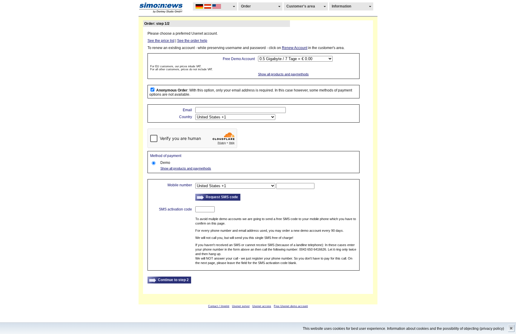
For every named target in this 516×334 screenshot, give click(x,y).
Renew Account (294, 48)
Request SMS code (222, 197)
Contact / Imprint (218, 306)
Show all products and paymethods (283, 74)
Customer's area (300, 6)
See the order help (192, 41)
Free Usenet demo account (291, 306)
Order (246, 6)
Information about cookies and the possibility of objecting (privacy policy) (445, 329)
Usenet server (241, 306)
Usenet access (261, 306)
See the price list (161, 41)
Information (341, 6)
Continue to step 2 (173, 280)
